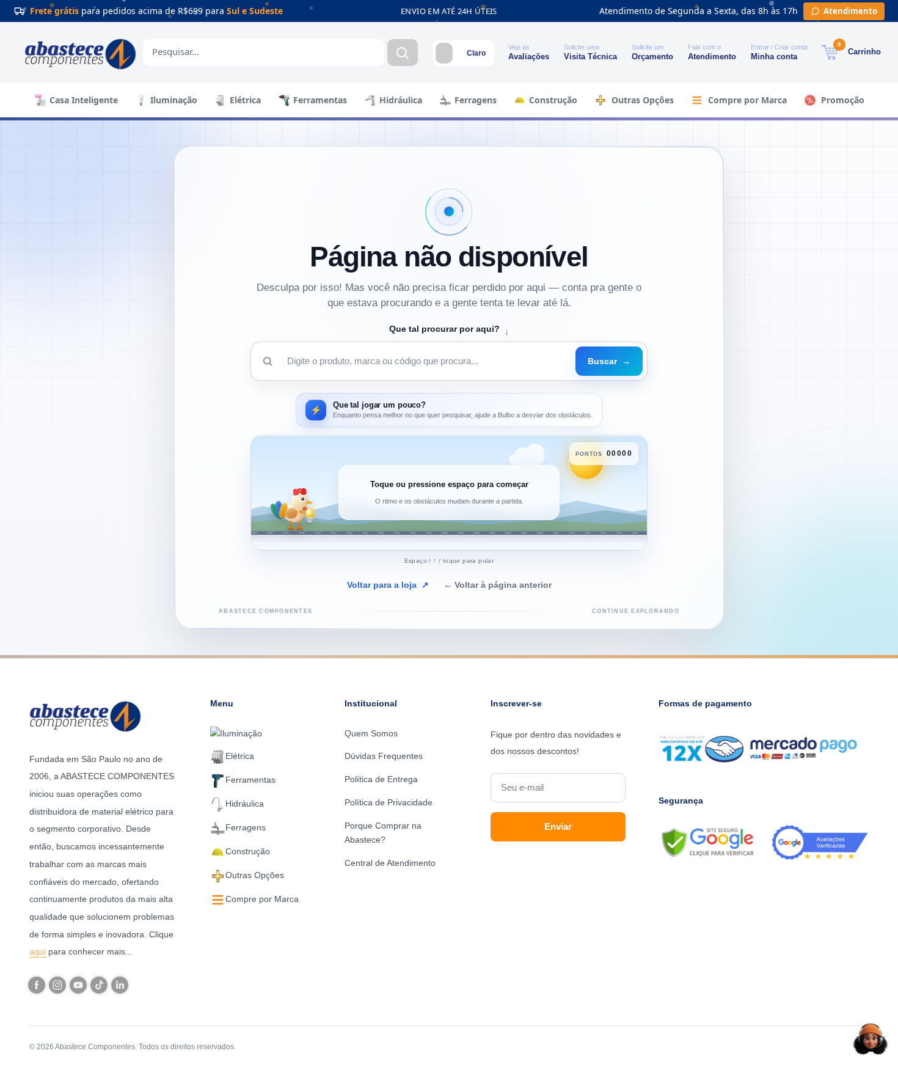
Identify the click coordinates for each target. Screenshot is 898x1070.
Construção (553, 100)
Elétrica (245, 100)
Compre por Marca (747, 100)
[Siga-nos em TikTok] (99, 985)
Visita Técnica (590, 56)
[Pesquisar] (402, 52)
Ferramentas (320, 100)
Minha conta (774, 56)
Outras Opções (642, 100)
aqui (37, 951)
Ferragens (475, 100)
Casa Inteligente (83, 100)
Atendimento (712, 56)
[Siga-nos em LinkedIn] (119, 985)
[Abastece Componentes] (88, 715)
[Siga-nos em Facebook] (36, 985)
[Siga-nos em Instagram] (57, 985)
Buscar (609, 361)
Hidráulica (400, 100)
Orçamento (652, 56)
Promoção (842, 100)
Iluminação (173, 100)
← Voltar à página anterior (498, 585)
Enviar (558, 826)
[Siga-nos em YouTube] (78, 985)
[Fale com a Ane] (870, 1039)
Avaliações (528, 56)
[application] (449, 492)
